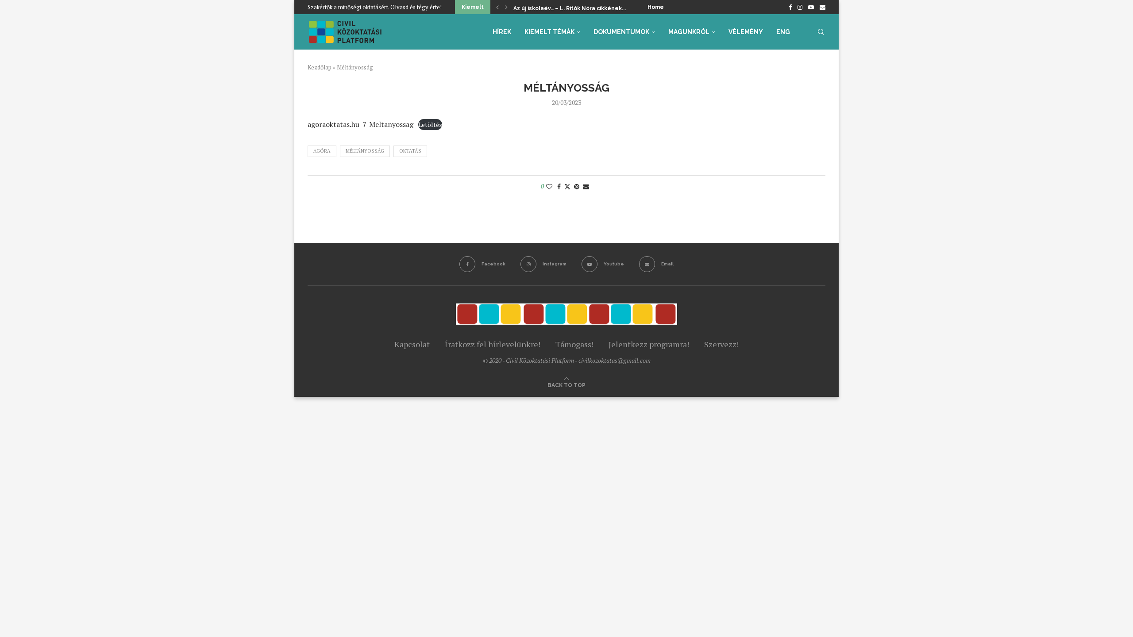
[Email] (822, 7)
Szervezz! (721, 344)
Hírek (502, 31)
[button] (497, 7)
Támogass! (574, 344)
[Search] (821, 32)
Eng (783, 31)
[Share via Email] (586, 186)
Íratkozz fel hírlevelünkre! (492, 344)
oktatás (410, 151)
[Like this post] (549, 186)
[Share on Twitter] (567, 186)
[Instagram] (800, 7)
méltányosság (365, 151)
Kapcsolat (412, 344)
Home (655, 7)
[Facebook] (790, 7)
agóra (322, 151)
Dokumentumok (621, 31)
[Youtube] (811, 7)
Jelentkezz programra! (649, 344)
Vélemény (745, 31)
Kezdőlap (319, 67)
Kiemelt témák (549, 31)
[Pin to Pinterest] (576, 186)
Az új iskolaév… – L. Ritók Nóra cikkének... (569, 8)
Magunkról (688, 31)
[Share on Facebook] (559, 186)
